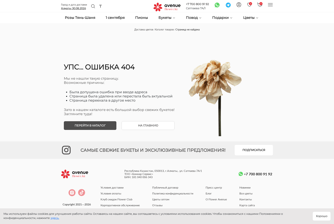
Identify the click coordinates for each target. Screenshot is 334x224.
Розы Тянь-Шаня (80, 18)
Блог (209, 193)
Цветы (249, 17)
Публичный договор (165, 187)
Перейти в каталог (90, 125)
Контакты (245, 199)
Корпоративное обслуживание (120, 205)
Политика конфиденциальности (172, 193)
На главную (148, 125)
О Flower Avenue (216, 199)
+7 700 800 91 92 (197, 4)
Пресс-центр (214, 187)
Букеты (165, 17)
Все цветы (246, 193)
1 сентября (115, 18)
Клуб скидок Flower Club (116, 199)
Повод (192, 17)
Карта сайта (247, 205)
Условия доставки (112, 187)
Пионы (141, 18)
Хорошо (321, 216)
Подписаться (253, 150)
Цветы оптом (160, 199)
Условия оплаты (111, 193)
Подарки (221, 17)
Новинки (244, 187)
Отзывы (157, 205)
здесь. (54, 218)
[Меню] (270, 4)
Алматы (73, 8)
